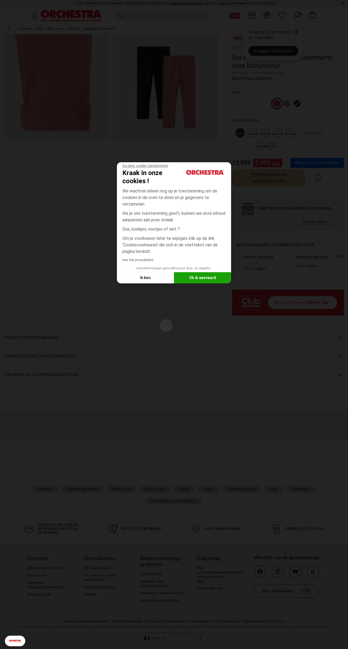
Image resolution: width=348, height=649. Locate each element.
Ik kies (145, 277)
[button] (15, 641)
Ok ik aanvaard (202, 277)
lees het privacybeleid (137, 260)
